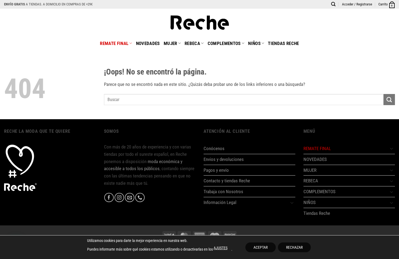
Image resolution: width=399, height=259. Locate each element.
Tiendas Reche (283, 43)
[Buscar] (333, 4)
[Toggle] (292, 202)
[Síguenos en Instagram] (119, 197)
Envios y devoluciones (224, 159)
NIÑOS (254, 43)
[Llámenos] (140, 197)
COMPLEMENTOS (224, 43)
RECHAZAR (294, 247)
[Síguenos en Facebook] (109, 197)
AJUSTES (220, 248)
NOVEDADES (148, 43)
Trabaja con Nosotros (223, 191)
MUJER (170, 43)
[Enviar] (389, 99)
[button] (357, 4)
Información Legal (220, 202)
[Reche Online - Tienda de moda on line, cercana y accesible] (199, 22)
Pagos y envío (216, 170)
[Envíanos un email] (129, 197)
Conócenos (214, 148)
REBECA (192, 43)
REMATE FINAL (114, 43)
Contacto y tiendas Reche (227, 180)
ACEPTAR (261, 247)
